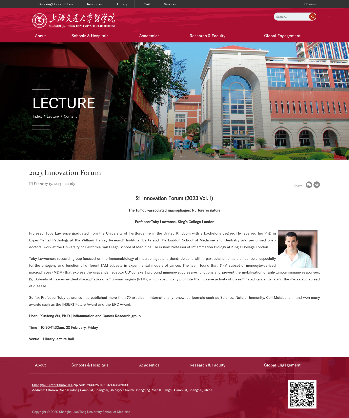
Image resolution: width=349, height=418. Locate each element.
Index (37, 116)
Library (122, 4)
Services (170, 4)
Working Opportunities (56, 4)
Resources (95, 4)
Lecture (53, 116)
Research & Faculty (207, 35)
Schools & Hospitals (89, 35)
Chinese (310, 4)
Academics (149, 35)
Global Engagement (282, 35)
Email (146, 4)
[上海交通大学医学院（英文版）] (74, 20)
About (40, 35)
